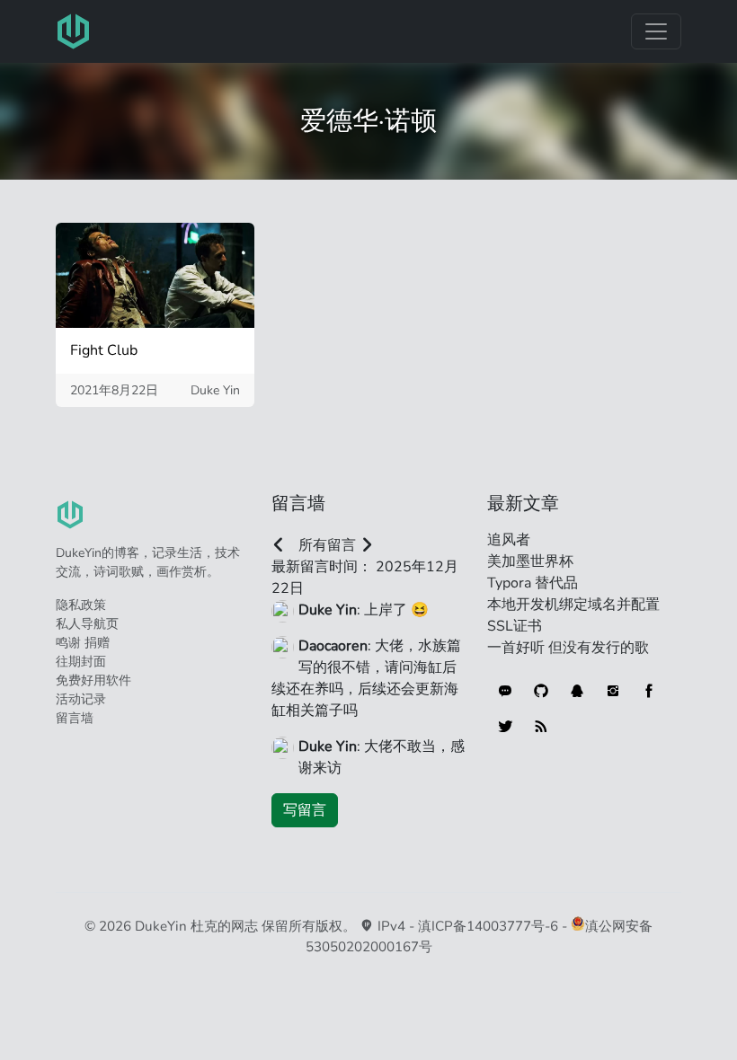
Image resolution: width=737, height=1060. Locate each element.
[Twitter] (505, 727)
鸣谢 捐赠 (83, 642)
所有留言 (327, 545)
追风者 (508, 540)
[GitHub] (541, 691)
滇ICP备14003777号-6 (488, 926)
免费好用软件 (93, 680)
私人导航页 (87, 623)
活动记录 (81, 699)
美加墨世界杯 (530, 561)
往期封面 (81, 661)
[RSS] (541, 727)
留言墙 (74, 718)
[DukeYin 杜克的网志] (74, 31)
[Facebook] (649, 691)
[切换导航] (656, 31)
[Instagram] (613, 691)
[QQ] (577, 691)
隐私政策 (81, 605)
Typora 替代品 (532, 583)
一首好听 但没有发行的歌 (568, 648)
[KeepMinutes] (505, 691)
